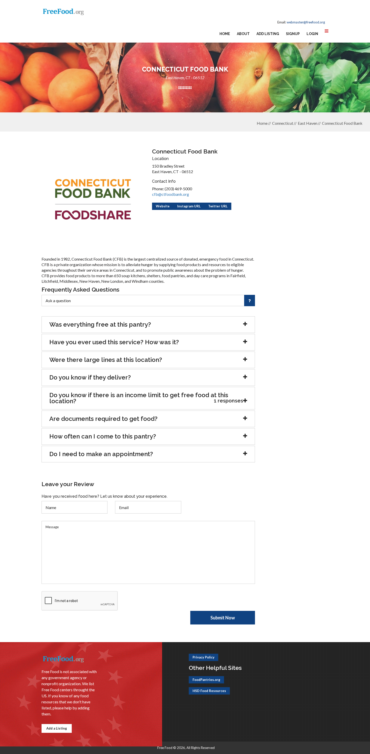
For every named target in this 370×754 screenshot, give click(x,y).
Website (163, 206)
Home (224, 34)
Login (312, 34)
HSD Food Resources (209, 691)
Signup (293, 34)
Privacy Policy (203, 657)
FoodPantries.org (206, 680)
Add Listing (267, 34)
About (243, 34)
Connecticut (282, 123)
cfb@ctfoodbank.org (170, 194)
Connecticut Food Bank (342, 123)
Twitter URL (218, 206)
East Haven (307, 123)
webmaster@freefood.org (306, 22)
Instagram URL (189, 206)
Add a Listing (56, 728)
